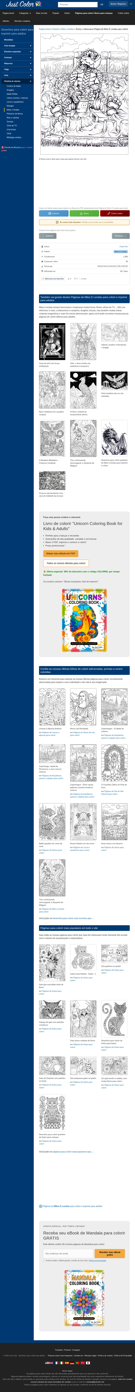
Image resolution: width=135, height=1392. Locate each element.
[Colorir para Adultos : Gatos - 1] (83, 970)
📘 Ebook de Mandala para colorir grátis (17, 149)
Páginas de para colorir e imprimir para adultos (72, 1206)
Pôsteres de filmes (15, 114)
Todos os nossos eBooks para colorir (66, 563)
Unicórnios (11, 129)
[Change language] (131, 3)
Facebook (59, 1350)
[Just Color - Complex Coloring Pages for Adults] (49, 1363)
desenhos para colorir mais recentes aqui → (73, 918)
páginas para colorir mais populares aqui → (73, 1152)
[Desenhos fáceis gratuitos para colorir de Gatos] (114, 1037)
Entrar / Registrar (118, 4)
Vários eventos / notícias (17, 98)
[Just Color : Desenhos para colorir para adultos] (24, 4)
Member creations (22, 21)
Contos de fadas (14, 86)
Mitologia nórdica (14, 137)
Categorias (23, 13)
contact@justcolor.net (95, 1382)
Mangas (10, 106)
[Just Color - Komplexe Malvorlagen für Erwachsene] (72, 1363)
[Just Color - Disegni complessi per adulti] (62, 1363)
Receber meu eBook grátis (109, 1253)
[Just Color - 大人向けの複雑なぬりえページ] (88, 1363)
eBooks (6, 21)
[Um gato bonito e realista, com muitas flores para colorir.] (114, 1074)
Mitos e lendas (67, 29)
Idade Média (12, 94)
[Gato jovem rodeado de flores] (83, 1037)
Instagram (76, 1350)
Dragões (10, 90)
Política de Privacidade (123, 1356)
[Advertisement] (84, 183)
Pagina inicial (8, 13)
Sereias (10, 121)
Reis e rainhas (13, 117)
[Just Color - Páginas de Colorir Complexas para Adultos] (77, 1363)
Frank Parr (124, 247)
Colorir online (123, 13)
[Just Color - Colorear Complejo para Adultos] (67, 1363)
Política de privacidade (97, 1261)
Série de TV (12, 125)
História (55, 29)
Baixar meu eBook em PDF (60, 553)
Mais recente (41, 13)
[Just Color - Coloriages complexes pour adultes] (56, 1363)
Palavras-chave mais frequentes (60, 1356)
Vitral (9, 133)
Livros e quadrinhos (15, 102)
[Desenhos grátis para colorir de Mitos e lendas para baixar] (114, 456)
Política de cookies (105, 1356)
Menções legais (91, 1356)
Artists (67, 13)
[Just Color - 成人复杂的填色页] (83, 1363)
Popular (55, 13)
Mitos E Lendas (121, 252)
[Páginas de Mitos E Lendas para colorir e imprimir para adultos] (40, 1206)
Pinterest (67, 1350)
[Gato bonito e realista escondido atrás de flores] (52, 980)
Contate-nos (78, 1356)
